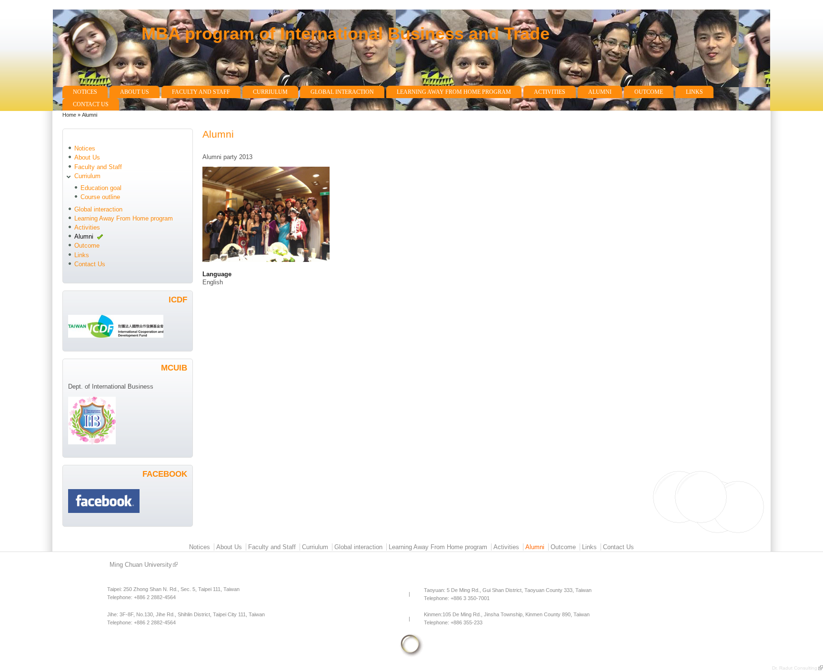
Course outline (100, 197)
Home (69, 115)
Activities (549, 92)
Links (694, 92)
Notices (85, 92)
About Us (134, 92)
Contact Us (91, 104)
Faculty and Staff (201, 92)
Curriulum (270, 92)
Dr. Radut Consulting (794, 668)
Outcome (648, 92)
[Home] (97, 81)
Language (216, 274)
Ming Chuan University (141, 564)
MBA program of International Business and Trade (345, 33)
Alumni (600, 92)
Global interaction (342, 92)
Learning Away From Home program (454, 92)
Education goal (100, 187)
